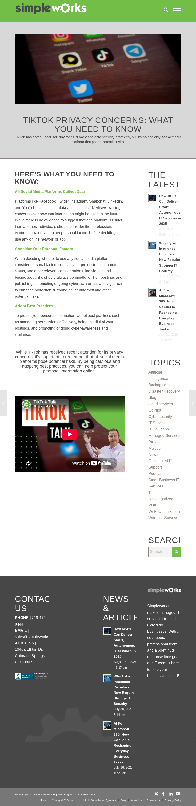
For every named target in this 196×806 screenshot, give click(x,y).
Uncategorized (160, 499)
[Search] (163, 11)
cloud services (160, 404)
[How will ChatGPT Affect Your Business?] (3, 403)
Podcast (155, 473)
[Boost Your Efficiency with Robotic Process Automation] (192, 403)
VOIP (153, 505)
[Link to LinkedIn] (170, 793)
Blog (152, 397)
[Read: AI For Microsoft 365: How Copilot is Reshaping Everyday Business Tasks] (152, 292)
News (153, 454)
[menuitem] (163, 11)
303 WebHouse (86, 794)
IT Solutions (158, 429)
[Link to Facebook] (163, 793)
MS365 (154, 448)
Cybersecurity (160, 417)
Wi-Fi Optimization (164, 512)
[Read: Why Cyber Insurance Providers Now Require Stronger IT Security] (152, 245)
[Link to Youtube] (177, 793)
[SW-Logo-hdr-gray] (51, 9)
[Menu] (174, 11)
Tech (152, 493)
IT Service (157, 423)
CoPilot (154, 410)
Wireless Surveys (163, 518)
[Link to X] (156, 793)
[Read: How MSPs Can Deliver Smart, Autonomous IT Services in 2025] (152, 198)
